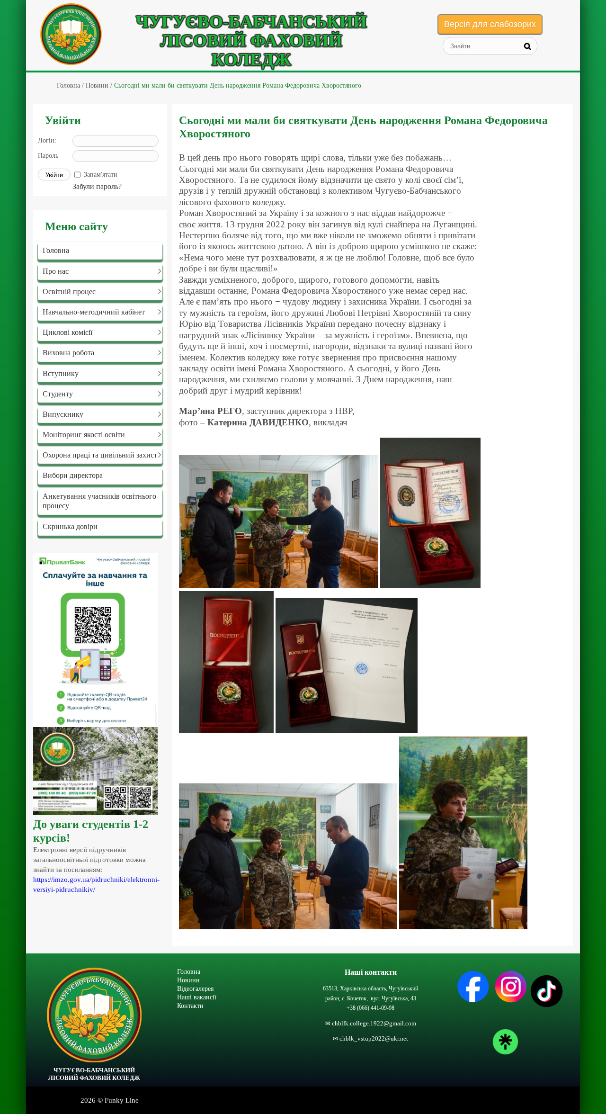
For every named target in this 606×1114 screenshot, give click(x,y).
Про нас (56, 271)
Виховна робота (68, 353)
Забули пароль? (97, 186)
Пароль (48, 155)
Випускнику (63, 414)
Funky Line (122, 1100)
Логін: (47, 140)
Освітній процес (69, 291)
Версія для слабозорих (490, 24)
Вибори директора (73, 475)
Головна (56, 250)
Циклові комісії (67, 332)
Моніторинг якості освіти (84, 435)
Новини (188, 980)
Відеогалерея (195, 988)
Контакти (190, 1005)
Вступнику (61, 373)
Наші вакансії (196, 997)
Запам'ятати (100, 174)
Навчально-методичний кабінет (94, 312)
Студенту (58, 394)
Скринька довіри (70, 526)
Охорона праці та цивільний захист (100, 455)
